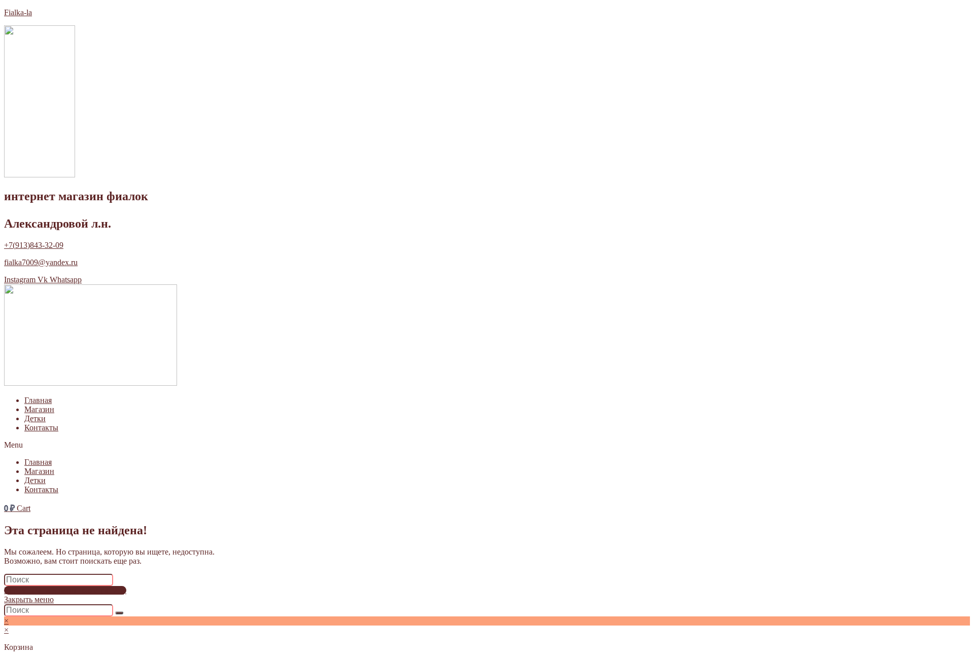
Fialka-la (18, 12)
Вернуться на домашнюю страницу (65, 590)
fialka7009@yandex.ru (41, 262)
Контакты (41, 427)
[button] (487, 445)
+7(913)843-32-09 (33, 245)
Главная (38, 400)
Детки (35, 418)
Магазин (39, 409)
